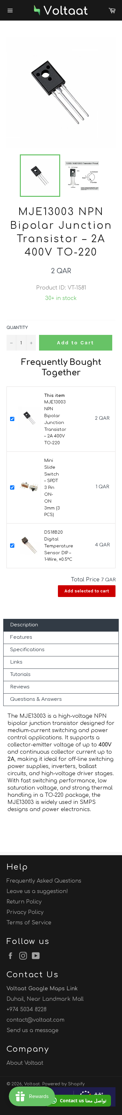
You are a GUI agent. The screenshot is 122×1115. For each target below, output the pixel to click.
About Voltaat (25, 1063)
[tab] (61, 625)
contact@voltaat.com (35, 1020)
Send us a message (33, 1030)
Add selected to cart (86, 591)
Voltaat (32, 1084)
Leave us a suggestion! (37, 891)
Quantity (17, 327)
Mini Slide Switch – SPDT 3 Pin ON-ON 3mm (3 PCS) (52, 487)
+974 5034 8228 (27, 1010)
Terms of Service (29, 923)
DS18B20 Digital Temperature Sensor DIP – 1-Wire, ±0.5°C (58, 546)
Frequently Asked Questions (44, 881)
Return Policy (24, 902)
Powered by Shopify (63, 1084)
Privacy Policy (25, 912)
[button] (78, 1101)
